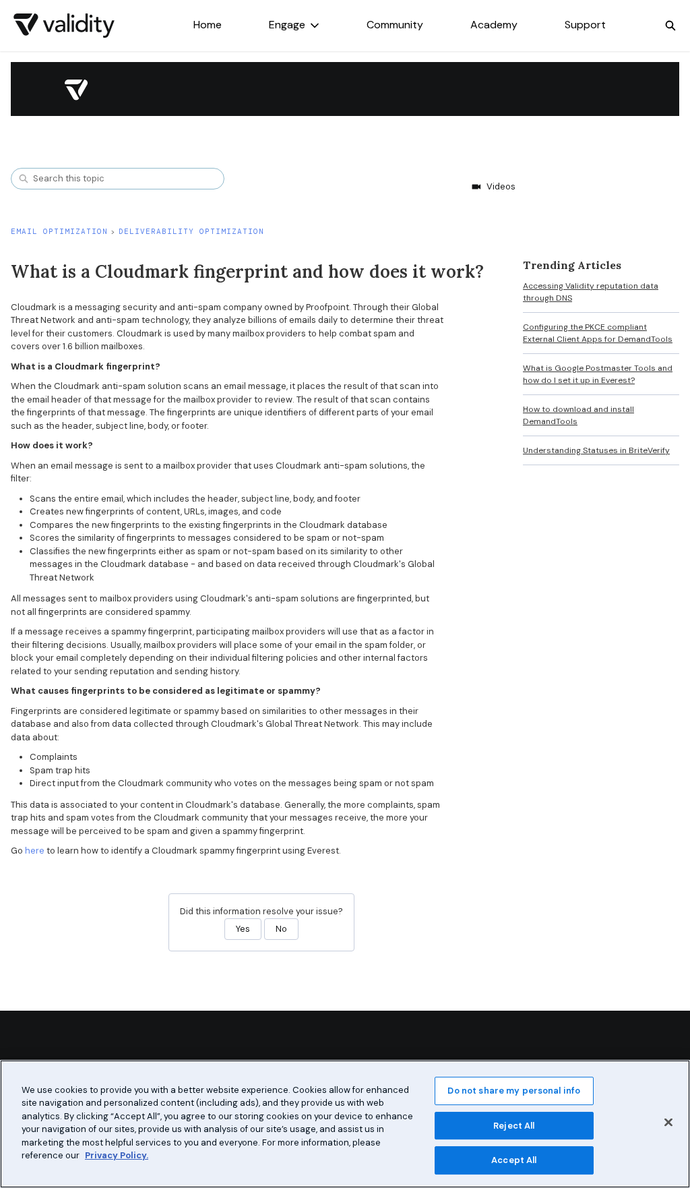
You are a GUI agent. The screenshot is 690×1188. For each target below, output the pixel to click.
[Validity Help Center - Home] (64, 25)
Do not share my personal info (513, 1090)
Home (207, 25)
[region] (345, 1124)
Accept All (513, 1160)
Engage (287, 25)
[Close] (668, 1122)
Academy (494, 25)
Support (585, 25)
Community (395, 25)
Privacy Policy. (116, 1155)
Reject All (513, 1125)
